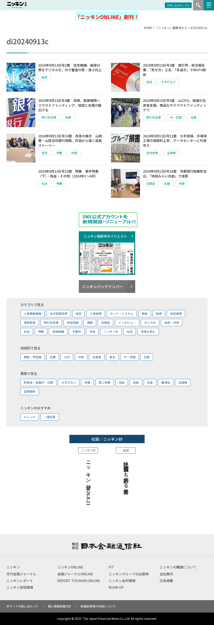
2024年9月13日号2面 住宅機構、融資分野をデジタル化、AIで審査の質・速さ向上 (70, 67)
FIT (111, 566)
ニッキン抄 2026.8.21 (88, 482)
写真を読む (148, 331)
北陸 (147, 357)
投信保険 (152, 153)
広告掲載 (166, 580)
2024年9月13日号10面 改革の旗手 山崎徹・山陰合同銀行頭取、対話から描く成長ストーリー (70, 140)
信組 (136, 382)
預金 (145, 313)
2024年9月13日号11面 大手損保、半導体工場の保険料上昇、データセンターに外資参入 (175, 140)
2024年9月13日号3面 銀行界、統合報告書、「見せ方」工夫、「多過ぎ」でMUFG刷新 (174, 70)
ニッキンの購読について (178, 566)
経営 (149, 82)
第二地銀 (104, 382)
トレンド (30, 417)
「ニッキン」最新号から (171, 28)
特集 (59, 153)
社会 (44, 183)
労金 (150, 382)
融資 (44, 77)
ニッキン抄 (111, 331)
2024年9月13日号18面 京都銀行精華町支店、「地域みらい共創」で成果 (175, 173)
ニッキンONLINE (70, 566)
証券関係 (30, 391)
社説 (129, 331)
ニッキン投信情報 (19, 587)
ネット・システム (121, 313)
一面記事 (50, 417)
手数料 (76, 331)
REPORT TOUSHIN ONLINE (78, 580)
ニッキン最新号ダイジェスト (105, 236)
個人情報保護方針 (59, 606)
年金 (92, 331)
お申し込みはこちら (178, 5)
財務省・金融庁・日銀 (38, 382)
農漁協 (165, 382)
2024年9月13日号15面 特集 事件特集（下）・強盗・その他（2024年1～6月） (68, 173)
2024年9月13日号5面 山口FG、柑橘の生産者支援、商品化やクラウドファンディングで (174, 105)
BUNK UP (116, 587)
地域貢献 (73, 322)
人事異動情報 (32, 313)
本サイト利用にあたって (22, 606)
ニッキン (13, 566)
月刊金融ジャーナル (21, 573)
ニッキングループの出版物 (129, 573)
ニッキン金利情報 (122, 580)
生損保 (171, 153)
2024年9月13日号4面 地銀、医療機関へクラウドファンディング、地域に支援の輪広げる (69, 105)
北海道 (96, 357)
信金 (122, 382)
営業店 (150, 183)
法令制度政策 (58, 313)
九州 (67, 357)
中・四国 (176, 117)
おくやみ (150, 322)
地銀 (68, 117)
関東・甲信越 (32, 357)
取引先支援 (49, 117)
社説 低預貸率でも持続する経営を (126, 474)
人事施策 (96, 313)
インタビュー (127, 322)
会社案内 (166, 573)
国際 (90, 322)
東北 (112, 357)
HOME (148, 28)
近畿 (167, 183)
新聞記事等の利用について (98, 606)
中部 (81, 357)
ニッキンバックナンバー (102, 286)
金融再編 (58, 331)
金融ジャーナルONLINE (75, 573)
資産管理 (30, 322)
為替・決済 (171, 322)
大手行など (168, 82)
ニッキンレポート (19, 580)
